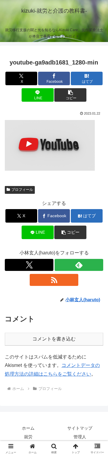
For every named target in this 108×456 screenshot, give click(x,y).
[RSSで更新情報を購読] (54, 280)
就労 (28, 436)
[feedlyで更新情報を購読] (79, 265)
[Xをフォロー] (29, 265)
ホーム (28, 428)
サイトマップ (79, 428)
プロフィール (22, 190)
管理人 (80, 436)
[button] (70, 95)
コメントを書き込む (54, 338)
